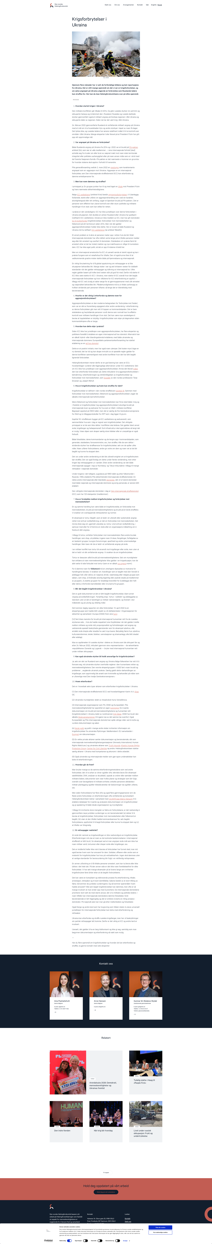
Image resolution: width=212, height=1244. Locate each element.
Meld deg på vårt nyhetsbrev (106, 1192)
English (153, 5)
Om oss (117, 5)
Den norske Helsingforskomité (61, 5)
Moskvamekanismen (86, 717)
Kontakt (140, 5)
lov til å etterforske (79, 221)
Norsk (160, 5)
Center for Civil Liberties (97, 748)
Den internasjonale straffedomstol (125, 491)
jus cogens (122, 564)
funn (115, 614)
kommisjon (114, 708)
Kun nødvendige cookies (160, 1232)
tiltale (120, 186)
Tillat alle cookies (160, 1227)
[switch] (85, 1240)
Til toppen (106, 1172)
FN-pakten (133, 147)
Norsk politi (79, 728)
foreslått (107, 378)
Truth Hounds (114, 745)
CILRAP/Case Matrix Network (121, 799)
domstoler (110, 480)
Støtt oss (108, 5)
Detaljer (125, 1240)
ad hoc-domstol (92, 343)
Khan (137, 692)
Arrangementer (128, 5)
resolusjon (115, 167)
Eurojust (75, 734)
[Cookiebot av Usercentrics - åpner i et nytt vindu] (48, 1241)
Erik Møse (117, 714)
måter (135, 369)
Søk (147, 5)
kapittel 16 (120, 391)
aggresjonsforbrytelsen (117, 195)
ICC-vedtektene (83, 195)
